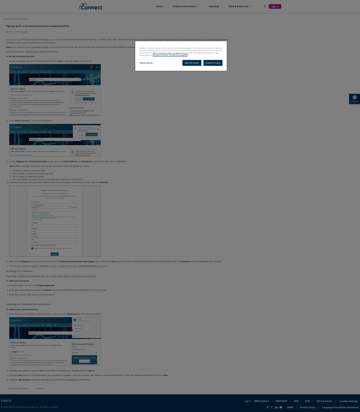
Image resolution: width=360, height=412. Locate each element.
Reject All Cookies (192, 63)
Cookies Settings (146, 63)
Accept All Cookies (213, 63)
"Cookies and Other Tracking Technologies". (170, 55)
